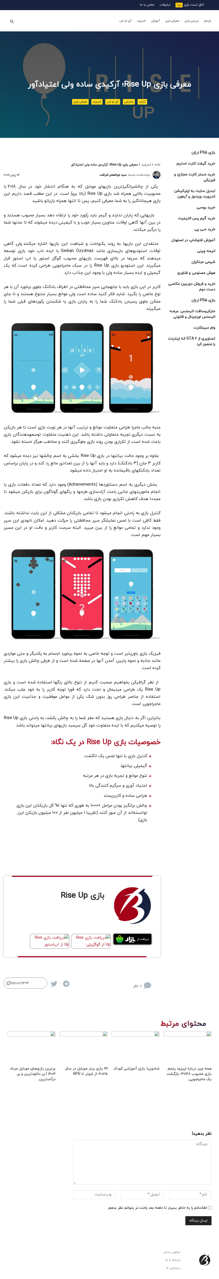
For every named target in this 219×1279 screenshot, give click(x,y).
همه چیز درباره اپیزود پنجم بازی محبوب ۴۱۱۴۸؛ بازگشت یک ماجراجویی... (189, 1074)
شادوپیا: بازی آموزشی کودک (136, 1068)
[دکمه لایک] (157, 981)
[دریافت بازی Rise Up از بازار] (132, 939)
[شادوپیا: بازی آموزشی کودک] (136, 1047)
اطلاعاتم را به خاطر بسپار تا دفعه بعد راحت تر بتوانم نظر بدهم (157, 1207)
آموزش (155, 21)
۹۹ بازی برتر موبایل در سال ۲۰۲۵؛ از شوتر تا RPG (86, 1071)
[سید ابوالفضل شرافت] (156, 175)
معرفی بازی (172, 21)
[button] (11, 20)
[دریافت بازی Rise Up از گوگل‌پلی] (91, 941)
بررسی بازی (191, 21)
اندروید (141, 21)
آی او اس (125, 21)
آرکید (142, 102)
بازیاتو (207, 21)
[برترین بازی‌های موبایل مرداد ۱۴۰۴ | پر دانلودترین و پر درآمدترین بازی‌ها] (31, 1047)
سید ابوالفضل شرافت (113, 175)
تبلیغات (164, 5)
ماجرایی (129, 102)
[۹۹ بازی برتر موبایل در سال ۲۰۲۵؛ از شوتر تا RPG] (84, 1047)
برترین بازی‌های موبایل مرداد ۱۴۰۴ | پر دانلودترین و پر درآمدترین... (33, 1074)
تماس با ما (147, 5)
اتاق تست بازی (194, 5)
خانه (157, 165)
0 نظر (137, 986)
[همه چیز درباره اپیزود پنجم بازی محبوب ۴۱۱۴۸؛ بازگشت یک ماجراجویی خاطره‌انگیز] (187, 1047)
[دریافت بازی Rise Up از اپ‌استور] (50, 941)
